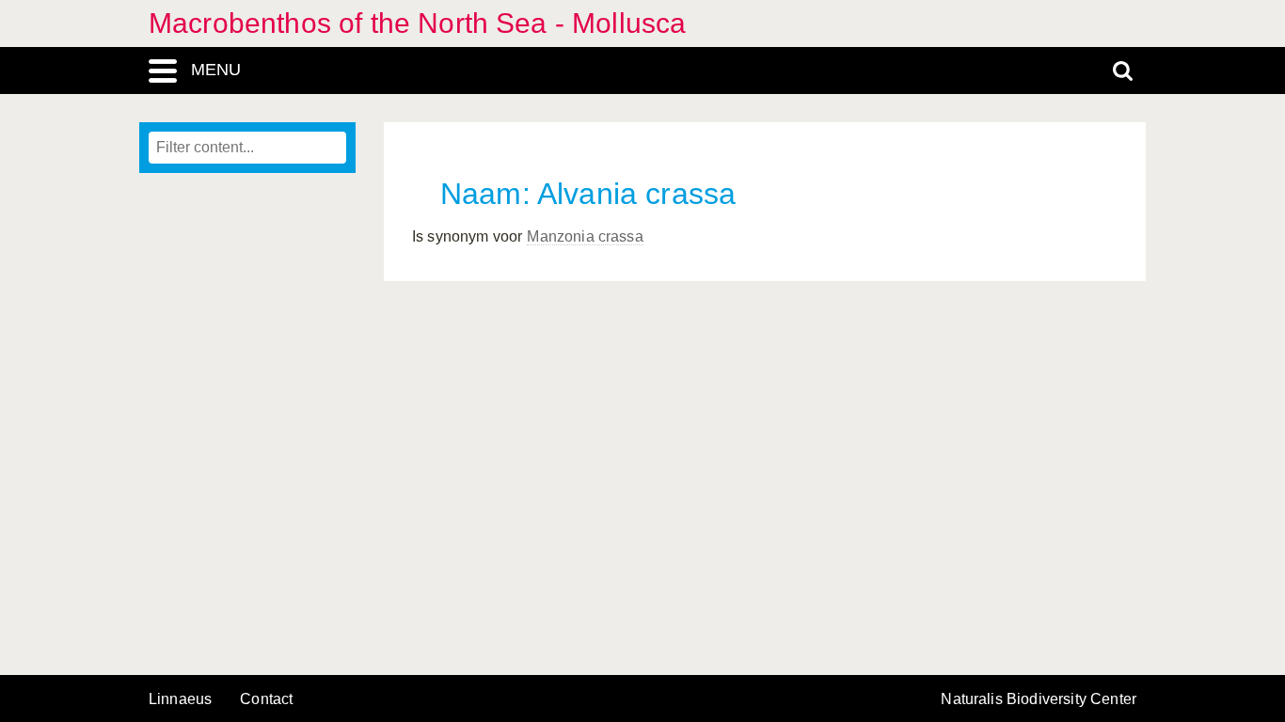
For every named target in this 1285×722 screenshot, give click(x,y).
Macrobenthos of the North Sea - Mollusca (417, 23)
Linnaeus (180, 699)
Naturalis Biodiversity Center (1038, 699)
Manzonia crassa (584, 236)
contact (266, 699)
